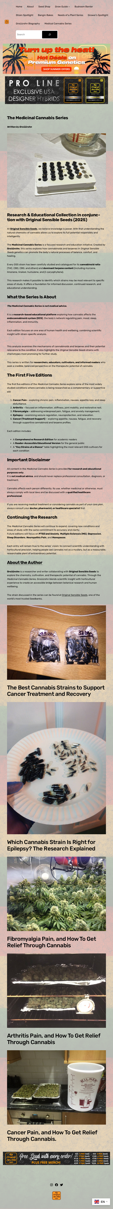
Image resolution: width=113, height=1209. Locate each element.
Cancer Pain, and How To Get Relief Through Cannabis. (52, 1135)
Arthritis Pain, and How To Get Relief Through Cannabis (53, 1039)
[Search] (49, 34)
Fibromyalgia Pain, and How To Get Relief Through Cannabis (51, 942)
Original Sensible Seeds (23, 228)
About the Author (24, 562)
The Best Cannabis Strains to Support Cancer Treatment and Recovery (56, 690)
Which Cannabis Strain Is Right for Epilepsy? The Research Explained (51, 845)
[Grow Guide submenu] (69, 6)
